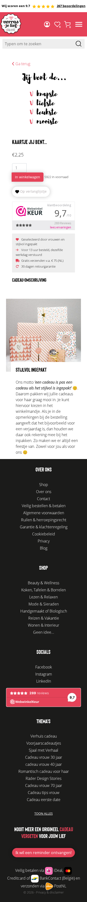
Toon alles (43, 813)
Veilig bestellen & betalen (43, 505)
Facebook (43, 667)
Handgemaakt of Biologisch (43, 611)
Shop (43, 484)
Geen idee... (43, 632)
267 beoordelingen (71, 6)
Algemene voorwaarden (43, 512)
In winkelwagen (27, 177)
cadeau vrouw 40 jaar (43, 764)
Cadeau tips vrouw (43, 792)
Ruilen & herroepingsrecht (43, 520)
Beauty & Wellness (43, 583)
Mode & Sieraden (44, 604)
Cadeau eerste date (43, 799)
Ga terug (22, 63)
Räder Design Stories (43, 778)
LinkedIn (43, 681)
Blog (43, 548)
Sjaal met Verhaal (43, 750)
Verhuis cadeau (43, 736)
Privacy (44, 541)
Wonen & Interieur (43, 625)
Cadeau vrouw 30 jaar (43, 757)
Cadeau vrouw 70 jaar (43, 785)
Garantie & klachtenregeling (43, 527)
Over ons (43, 491)
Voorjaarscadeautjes (43, 743)
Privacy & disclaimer (50, 892)
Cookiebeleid (43, 534)
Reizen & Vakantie (43, 618)
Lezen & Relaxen (43, 597)
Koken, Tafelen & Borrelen (43, 590)
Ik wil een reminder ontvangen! (43, 852)
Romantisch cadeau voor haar (43, 771)
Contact (43, 498)
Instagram (43, 674)
